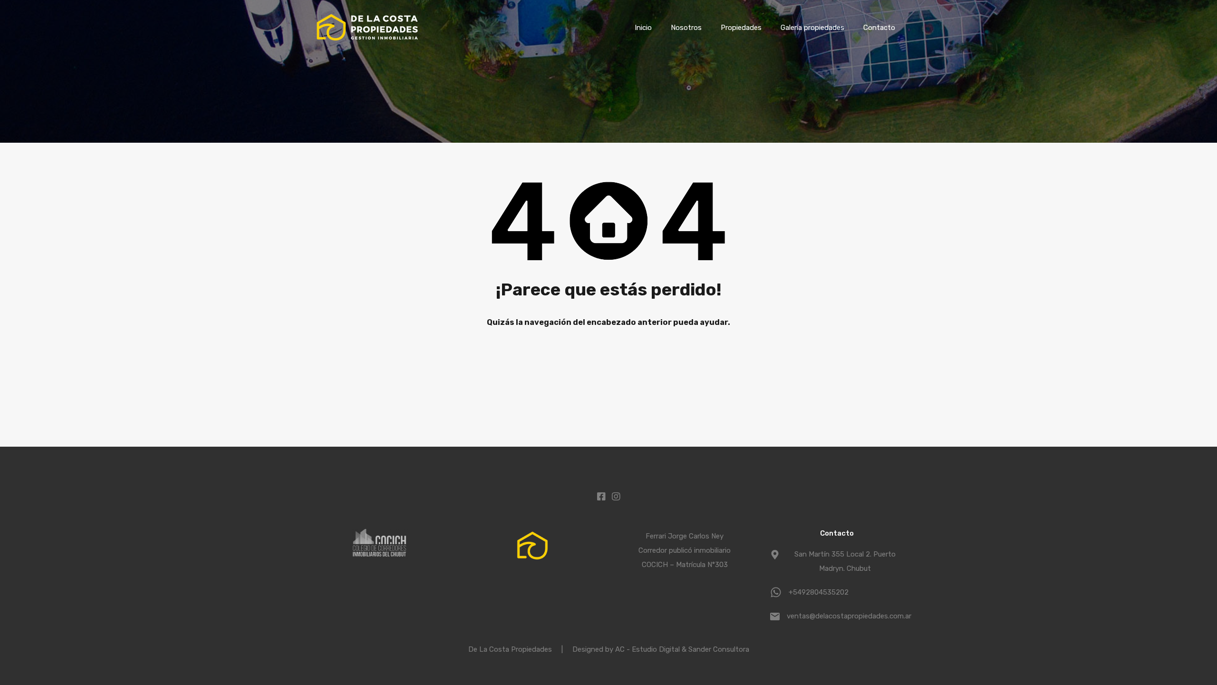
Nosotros (686, 27)
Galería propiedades (812, 27)
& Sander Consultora (715, 649)
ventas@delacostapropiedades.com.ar (846, 616)
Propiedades (741, 27)
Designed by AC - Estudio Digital (627, 649)
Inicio (643, 27)
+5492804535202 (819, 592)
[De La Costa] (367, 41)
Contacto (879, 27)
